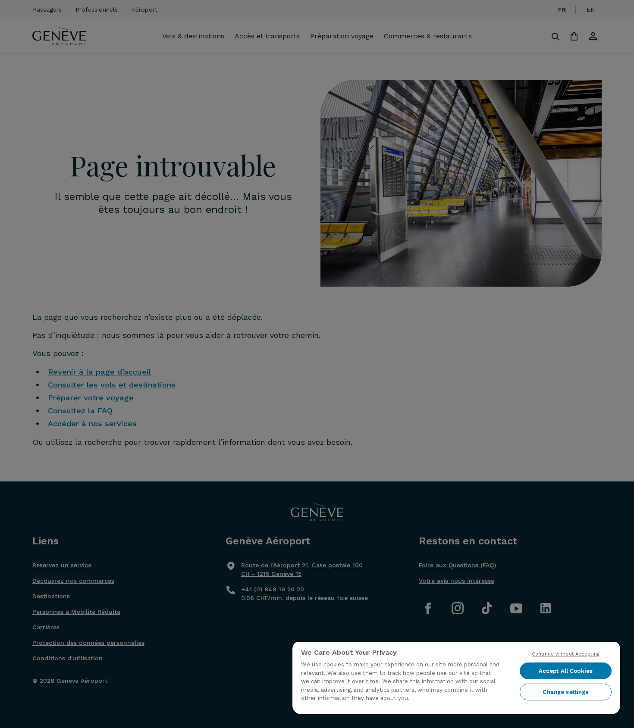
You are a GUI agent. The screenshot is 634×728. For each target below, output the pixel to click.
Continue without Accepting (565, 654)
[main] (456, 677)
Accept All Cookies (566, 671)
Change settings (565, 692)
